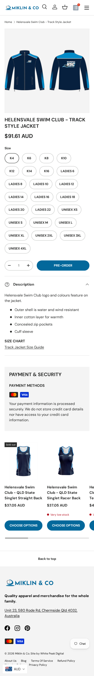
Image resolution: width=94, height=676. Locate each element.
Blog (23, 661)
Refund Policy (66, 661)
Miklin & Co (22, 653)
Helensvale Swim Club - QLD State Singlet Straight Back (23, 492)
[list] (47, 71)
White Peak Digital (52, 653)
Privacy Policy (38, 665)
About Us (10, 661)
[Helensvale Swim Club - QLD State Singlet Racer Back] (66, 461)
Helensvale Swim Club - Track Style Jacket (43, 22)
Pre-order (63, 265)
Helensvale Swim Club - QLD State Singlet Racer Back (64, 492)
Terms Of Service (42, 661)
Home (8, 22)
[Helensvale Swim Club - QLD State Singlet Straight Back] (23, 461)
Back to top (47, 559)
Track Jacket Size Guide (24, 347)
